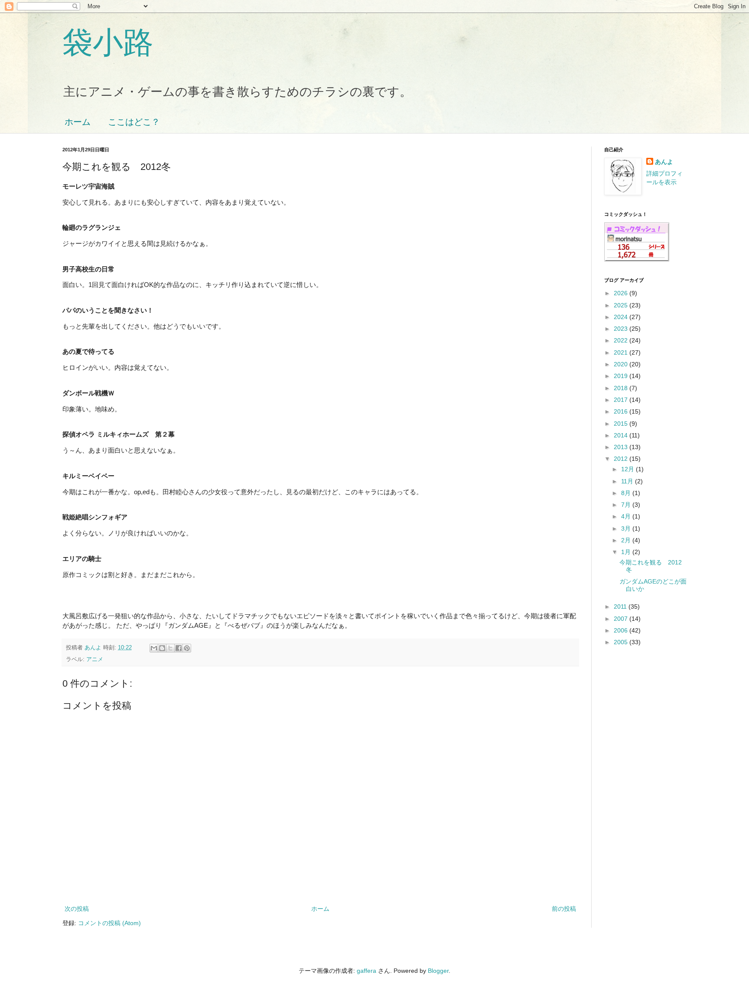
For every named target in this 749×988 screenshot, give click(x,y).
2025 (621, 305)
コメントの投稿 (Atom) (109, 923)
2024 (621, 316)
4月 (626, 516)
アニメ (94, 659)
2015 (621, 423)
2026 (621, 293)
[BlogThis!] (162, 648)
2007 (621, 618)
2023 (621, 328)
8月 (626, 492)
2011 (621, 606)
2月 (626, 540)
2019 (621, 375)
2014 (621, 435)
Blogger (438, 970)
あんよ (664, 161)
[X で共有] (170, 648)
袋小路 (107, 42)
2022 (621, 340)
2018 (621, 388)
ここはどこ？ (134, 122)
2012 (621, 458)
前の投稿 (564, 908)
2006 (621, 630)
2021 (621, 352)
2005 (621, 642)
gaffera (366, 970)
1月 (626, 551)
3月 (626, 528)
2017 (621, 399)
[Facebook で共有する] (178, 648)
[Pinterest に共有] (186, 648)
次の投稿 (77, 908)
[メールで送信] (154, 648)
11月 (628, 481)
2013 (621, 446)
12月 (628, 469)
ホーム (78, 122)
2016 (621, 411)
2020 (621, 364)
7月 (626, 504)
